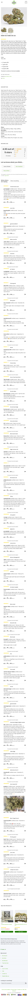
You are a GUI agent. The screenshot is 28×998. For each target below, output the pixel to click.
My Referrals (4, 960)
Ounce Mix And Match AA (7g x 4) (21, 925)
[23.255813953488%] (17, 150)
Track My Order (5, 963)
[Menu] (2, 2)
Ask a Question (19, 166)
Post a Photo (6, 170)
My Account (4, 955)
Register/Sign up (5, 976)
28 (25, 149)
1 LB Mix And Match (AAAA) (6, 924)
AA (5, 76)
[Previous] (3, 17)
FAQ (3, 971)
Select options (7, 931)
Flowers (6, 33)
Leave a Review (7, 166)
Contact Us (4, 973)
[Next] (25, 17)
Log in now (7, 175)
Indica (10, 33)
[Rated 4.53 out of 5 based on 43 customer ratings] (14, 39)
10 (25, 150)
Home (2, 33)
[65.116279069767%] (19, 149)
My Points (4, 958)
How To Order (5, 968)
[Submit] (25, 983)
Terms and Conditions (6, 989)
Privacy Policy (14, 989)
